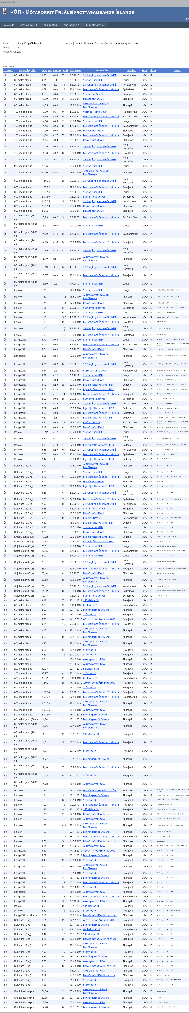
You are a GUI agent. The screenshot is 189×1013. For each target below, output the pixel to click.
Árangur (47, 70)
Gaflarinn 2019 (91, 605)
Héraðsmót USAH (93, 98)
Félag (145, 70)
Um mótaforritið (94, 25)
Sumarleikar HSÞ (93, 80)
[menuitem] (9, 25)
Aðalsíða (9, 25)
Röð (65, 70)
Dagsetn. (75, 70)
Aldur (153, 70)
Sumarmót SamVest (95, 94)
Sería (177, 70)
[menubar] (54, 25)
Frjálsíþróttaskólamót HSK (98, 384)
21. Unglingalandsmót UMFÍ (99, 75)
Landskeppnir (71, 25)
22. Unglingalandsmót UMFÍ (99, 146)
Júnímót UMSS (91, 422)
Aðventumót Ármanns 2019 (99, 619)
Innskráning (50, 25)
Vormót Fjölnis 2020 (95, 111)
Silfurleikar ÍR (91, 600)
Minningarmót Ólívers (96, 609)
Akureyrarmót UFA (94, 659)
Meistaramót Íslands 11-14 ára (101, 89)
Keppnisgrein (27, 70)
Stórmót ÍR (89, 614)
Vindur (57, 70)
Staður (131, 70)
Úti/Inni (8, 70)
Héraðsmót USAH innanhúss (99, 790)
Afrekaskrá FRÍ (28, 25)
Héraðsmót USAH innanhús (99, 841)
